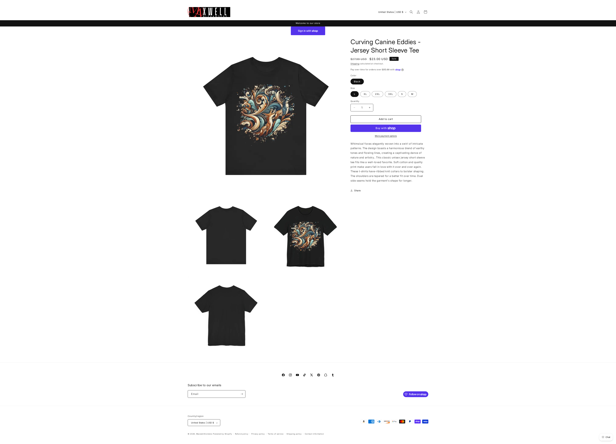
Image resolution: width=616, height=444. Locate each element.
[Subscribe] (241, 394)
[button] (411, 12)
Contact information (314, 434)
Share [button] (357, 190)
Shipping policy (294, 434)
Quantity (355, 101)
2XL (377, 94)
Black (357, 81)
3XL (390, 94)
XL (365, 94)
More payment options (386, 136)
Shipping (355, 63)
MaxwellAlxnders (204, 434)
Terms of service (275, 434)
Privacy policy (258, 434)
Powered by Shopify (222, 434)
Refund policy (241, 434)
